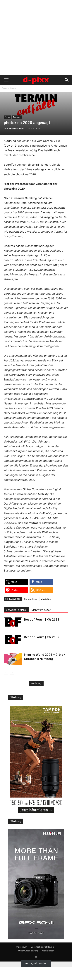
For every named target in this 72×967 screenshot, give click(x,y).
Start (4, 88)
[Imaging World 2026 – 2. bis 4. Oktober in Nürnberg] (13, 659)
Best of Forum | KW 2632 (41, 637)
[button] (6, 80)
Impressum (21, 946)
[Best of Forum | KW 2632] (13, 641)
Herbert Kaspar (16, 128)
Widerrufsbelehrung (28, 950)
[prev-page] (6, 672)
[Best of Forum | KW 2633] (13, 623)
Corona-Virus (30, 599)
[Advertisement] (36, 37)
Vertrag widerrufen (36, 963)
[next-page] (12, 672)
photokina (46, 599)
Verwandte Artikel (16, 609)
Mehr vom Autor (41, 609)
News (13, 88)
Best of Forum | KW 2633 (41, 619)
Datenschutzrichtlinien (42, 946)
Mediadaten (48, 950)
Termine (16, 117)
